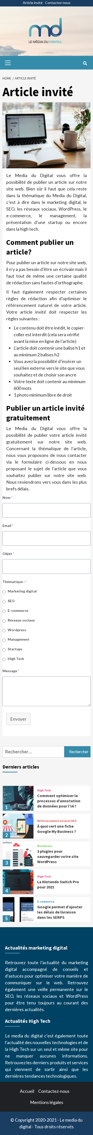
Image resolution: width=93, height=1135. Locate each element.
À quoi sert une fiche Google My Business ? (56, 829)
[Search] (85, 63)
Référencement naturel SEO (57, 820)
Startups (15, 649)
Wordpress (17, 630)
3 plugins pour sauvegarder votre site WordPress (57, 856)
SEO (11, 601)
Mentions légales (46, 1102)
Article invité (33, 2)
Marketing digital (22, 591)
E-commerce (18, 610)
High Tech (16, 659)
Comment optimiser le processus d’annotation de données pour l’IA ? (58, 800)
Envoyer (18, 719)
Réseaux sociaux (21, 620)
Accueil (27, 1091)
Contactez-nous (57, 2)
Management (19, 639)
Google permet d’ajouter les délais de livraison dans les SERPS (59, 912)
